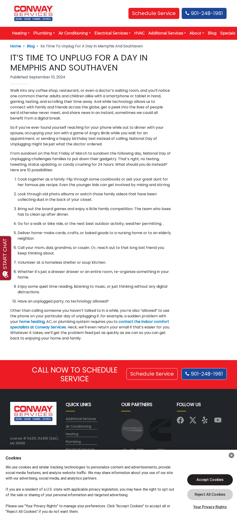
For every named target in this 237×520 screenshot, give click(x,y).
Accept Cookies (210, 479)
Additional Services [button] (165, 33)
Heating (72, 434)
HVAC (139, 33)
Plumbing (73, 441)
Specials (227, 33)
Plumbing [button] (42, 33)
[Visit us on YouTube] (217, 421)
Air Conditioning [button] (73, 33)
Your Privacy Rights (210, 507)
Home (15, 46)
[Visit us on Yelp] (205, 421)
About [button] (195, 33)
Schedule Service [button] (154, 13)
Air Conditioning (78, 426)
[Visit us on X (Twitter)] (192, 421)
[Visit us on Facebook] (180, 421)
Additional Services (81, 418)
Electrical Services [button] (111, 33)
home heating (32, 321)
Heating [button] (19, 33)
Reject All (210, 494)
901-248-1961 (206, 13)
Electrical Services (80, 449)
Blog (212, 33)
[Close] (231, 455)
